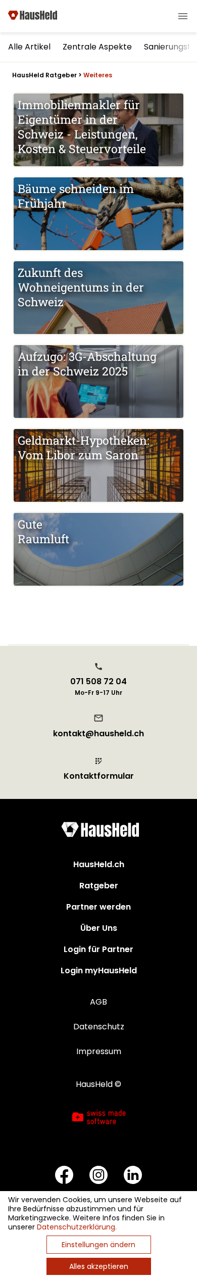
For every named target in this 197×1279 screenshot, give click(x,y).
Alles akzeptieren (98, 1266)
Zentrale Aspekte (97, 47)
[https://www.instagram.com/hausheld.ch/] (98, 1176)
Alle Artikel (29, 47)
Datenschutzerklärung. (77, 1227)
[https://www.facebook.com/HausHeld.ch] (64, 1176)
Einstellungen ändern (98, 1245)
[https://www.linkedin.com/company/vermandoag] (133, 1176)
